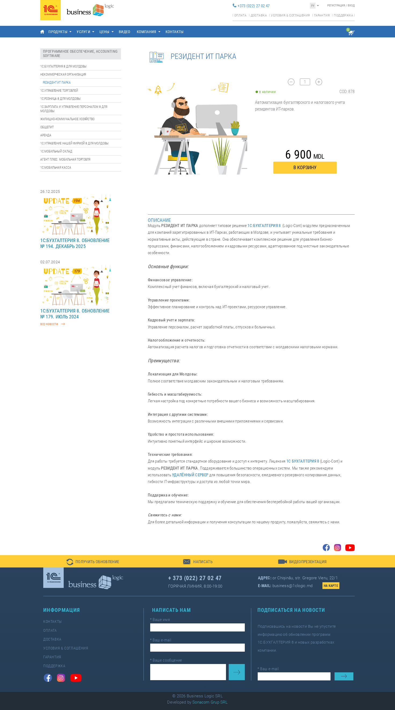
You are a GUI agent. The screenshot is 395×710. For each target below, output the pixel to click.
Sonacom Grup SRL (210, 702)
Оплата (240, 15)
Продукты (57, 32)
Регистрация (336, 5)
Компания (146, 32)
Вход (351, 5)
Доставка (259, 15)
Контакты (175, 32)
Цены (104, 32)
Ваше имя (160, 619)
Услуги (83, 32)
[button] (92, 561)
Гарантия (322, 15)
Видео (124, 32)
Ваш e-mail (160, 640)
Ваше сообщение (166, 660)
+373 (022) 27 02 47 (254, 5)
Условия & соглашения (290, 15)
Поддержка (343, 15)
